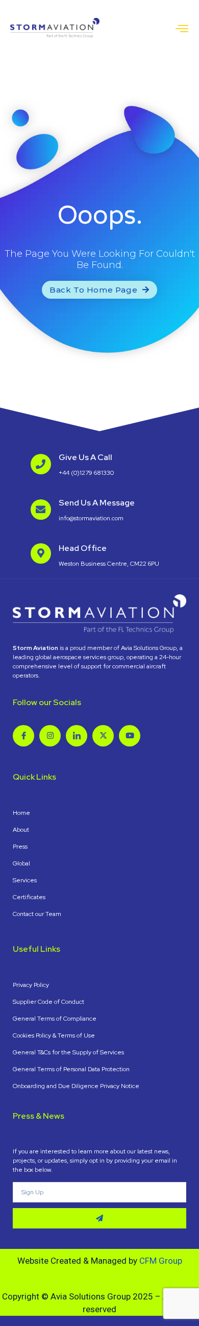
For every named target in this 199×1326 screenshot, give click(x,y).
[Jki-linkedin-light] (76, 735)
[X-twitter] (103, 735)
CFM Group (160, 1261)
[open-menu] (182, 29)
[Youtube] (129, 735)
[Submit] (99, 1218)
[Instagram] (50, 735)
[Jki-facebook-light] (23, 735)
